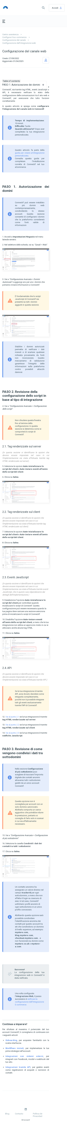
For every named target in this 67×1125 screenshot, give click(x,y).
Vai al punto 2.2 (12, 725)
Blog (7, 1114)
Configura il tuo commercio (14, 37)
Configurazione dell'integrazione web (19, 43)
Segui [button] (46, 60)
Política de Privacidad (37, 1115)
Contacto (19, 1114)
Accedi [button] (55, 8)
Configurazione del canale (14, 40)
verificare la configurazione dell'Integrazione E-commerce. (29, 1002)
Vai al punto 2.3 (12, 733)
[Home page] (10, 8)
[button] (43, 8)
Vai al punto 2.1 (12, 717)
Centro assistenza (10, 34)
